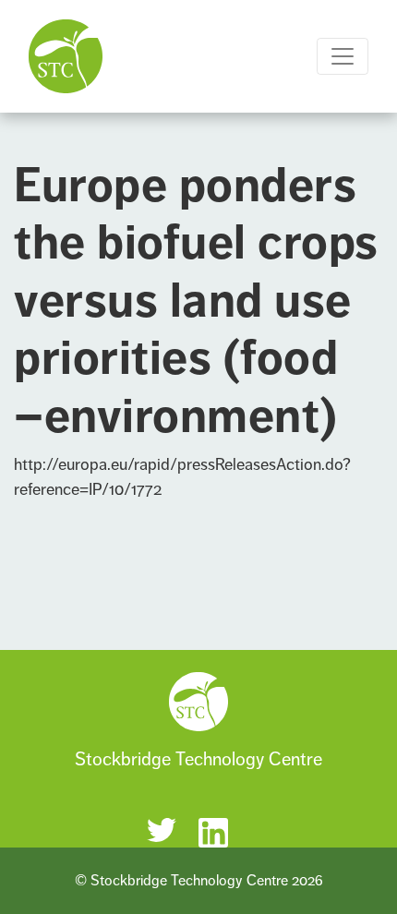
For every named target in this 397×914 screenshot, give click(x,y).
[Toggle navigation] (342, 56)
